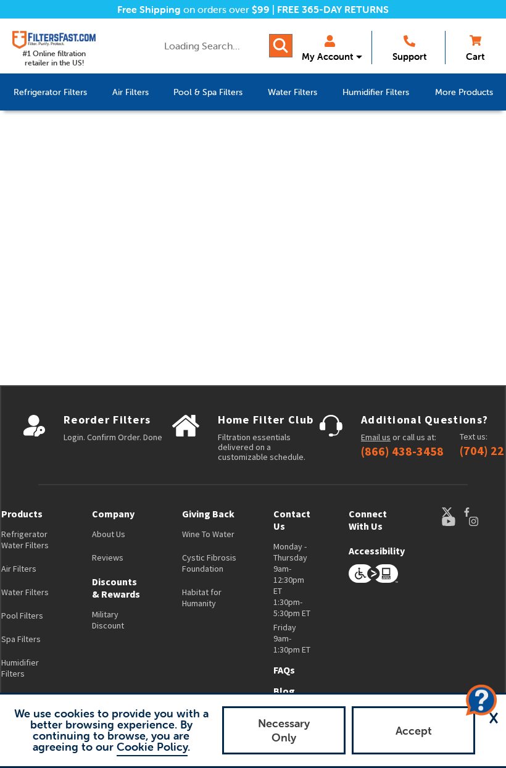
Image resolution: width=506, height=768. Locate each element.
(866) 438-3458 (402, 451)
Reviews (107, 557)
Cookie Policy (152, 747)
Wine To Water (208, 534)
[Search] (280, 45)
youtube (455, 521)
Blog (284, 691)
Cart (475, 56)
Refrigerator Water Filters (25, 539)
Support (409, 56)
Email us (376, 437)
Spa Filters (21, 639)
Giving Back (208, 513)
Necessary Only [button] (284, 730)
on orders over (193, 9)
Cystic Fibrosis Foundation (209, 563)
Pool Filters (22, 615)
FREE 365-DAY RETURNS (333, 9)
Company (113, 513)
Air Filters (18, 568)
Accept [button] (414, 731)
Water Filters (25, 592)
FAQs (284, 670)
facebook (478, 512)
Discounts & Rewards (116, 587)
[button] (493, 718)
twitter (452, 512)
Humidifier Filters (20, 668)
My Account (327, 56)
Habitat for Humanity (202, 597)
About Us (108, 534)
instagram (485, 521)
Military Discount (108, 620)
